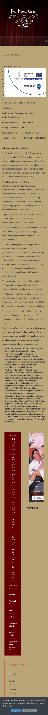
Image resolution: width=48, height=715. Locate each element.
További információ (29, 711)
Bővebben (38, 497)
